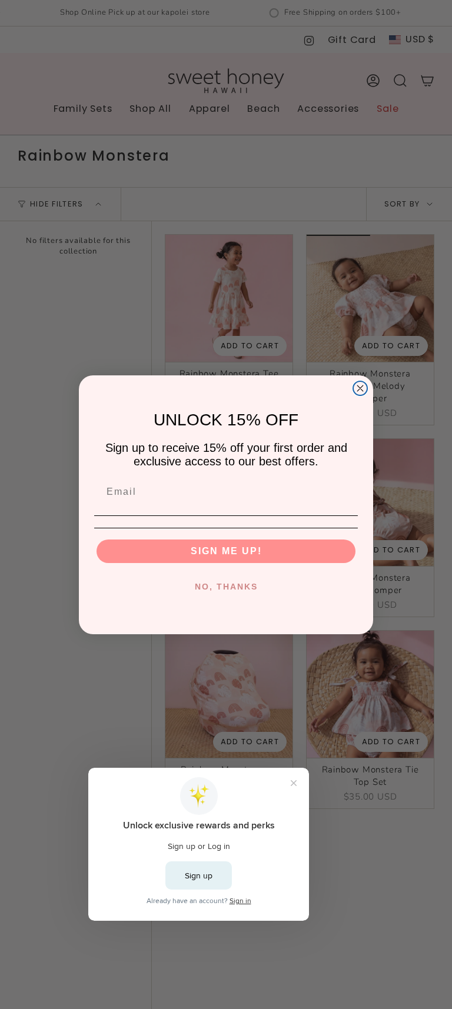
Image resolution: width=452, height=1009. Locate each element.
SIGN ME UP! (226, 551)
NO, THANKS (226, 586)
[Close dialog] (360, 388)
